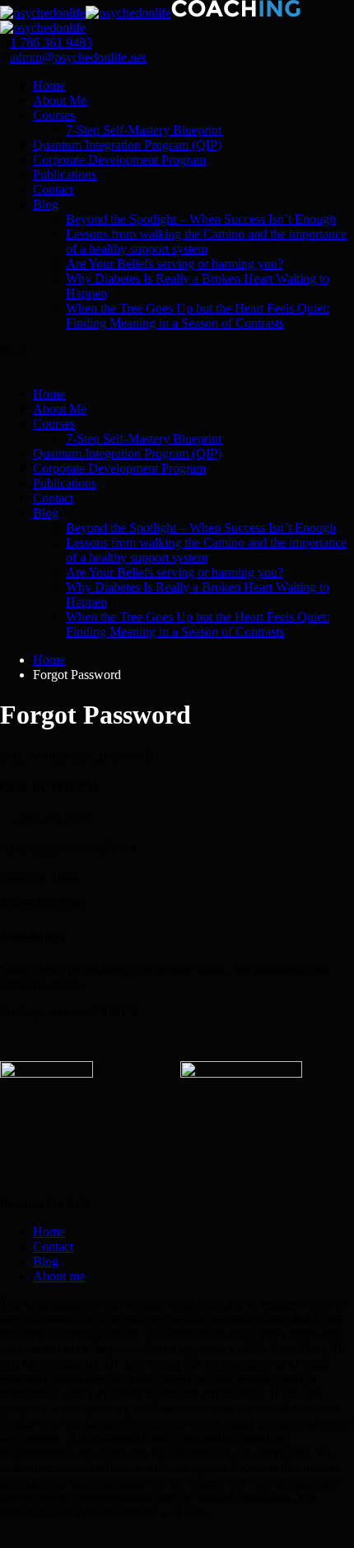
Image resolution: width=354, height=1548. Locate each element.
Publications (64, 175)
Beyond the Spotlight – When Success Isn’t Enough (201, 219)
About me (59, 1276)
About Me (59, 100)
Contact (53, 189)
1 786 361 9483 (51, 42)
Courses (54, 115)
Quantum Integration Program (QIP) (127, 145)
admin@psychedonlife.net (78, 57)
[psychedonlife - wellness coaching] (43, 13)
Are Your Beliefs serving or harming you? (174, 264)
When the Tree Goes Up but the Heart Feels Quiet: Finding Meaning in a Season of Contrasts (197, 315)
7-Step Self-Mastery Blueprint (143, 130)
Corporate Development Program (119, 160)
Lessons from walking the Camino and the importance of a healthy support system (206, 241)
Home (49, 85)
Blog (45, 204)
